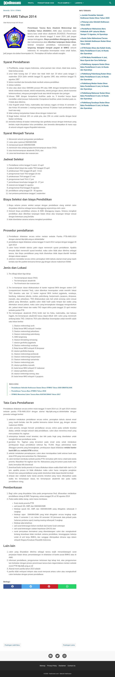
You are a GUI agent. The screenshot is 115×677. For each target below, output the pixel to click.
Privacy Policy (52, 666)
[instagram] (64, 656)
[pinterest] (49, 586)
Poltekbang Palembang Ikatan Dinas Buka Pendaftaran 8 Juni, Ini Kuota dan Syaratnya (95, 76)
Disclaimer (62, 666)
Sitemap (42, 666)
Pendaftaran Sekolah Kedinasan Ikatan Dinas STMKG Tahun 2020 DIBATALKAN (41, 388)
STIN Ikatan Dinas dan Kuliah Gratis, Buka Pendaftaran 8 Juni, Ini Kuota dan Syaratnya (95, 51)
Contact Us (71, 666)
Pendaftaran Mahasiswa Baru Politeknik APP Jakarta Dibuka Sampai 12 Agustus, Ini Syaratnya (94, 31)
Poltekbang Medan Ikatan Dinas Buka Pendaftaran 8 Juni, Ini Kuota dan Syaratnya (94, 86)
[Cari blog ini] (110, 3)
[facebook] (12, 586)
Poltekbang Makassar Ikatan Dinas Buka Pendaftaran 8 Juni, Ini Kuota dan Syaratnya (95, 96)
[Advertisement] (39, 614)
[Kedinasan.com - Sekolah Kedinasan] (13, 3)
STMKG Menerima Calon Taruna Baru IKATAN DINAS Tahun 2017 (36, 394)
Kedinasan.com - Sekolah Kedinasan (60, 673)
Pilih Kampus (64, 3)
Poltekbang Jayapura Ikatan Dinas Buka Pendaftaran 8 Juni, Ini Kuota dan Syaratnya (94, 67)
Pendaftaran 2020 (46, 3)
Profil (31, 3)
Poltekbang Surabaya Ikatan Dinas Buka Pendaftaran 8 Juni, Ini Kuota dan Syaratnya (95, 105)
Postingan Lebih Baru (12, 645)
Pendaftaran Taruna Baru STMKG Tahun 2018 (28, 391)
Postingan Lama (69, 645)
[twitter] (31, 586)
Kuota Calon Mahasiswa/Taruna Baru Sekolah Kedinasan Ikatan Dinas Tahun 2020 (95, 41)
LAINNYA (78, 3)
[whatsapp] (67, 586)
